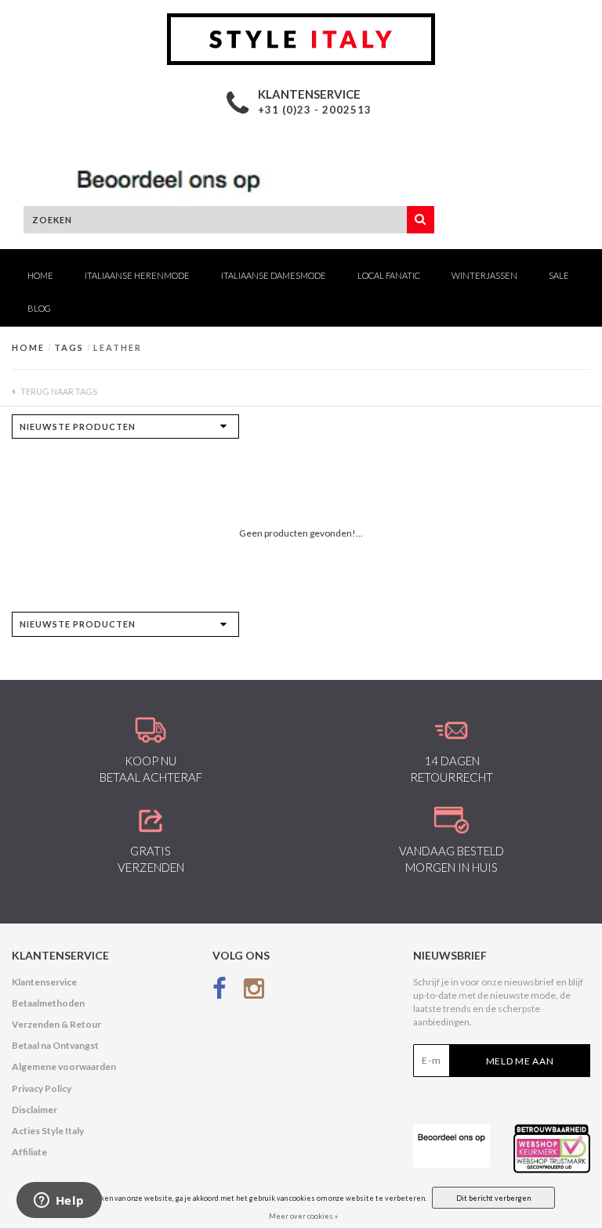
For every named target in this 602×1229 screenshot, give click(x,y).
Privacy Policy (41, 1088)
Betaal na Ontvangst (55, 1045)
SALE (559, 275)
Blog (39, 308)
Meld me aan (520, 1061)
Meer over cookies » (303, 1216)
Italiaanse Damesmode (273, 275)
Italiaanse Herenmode (137, 275)
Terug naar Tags (58, 391)
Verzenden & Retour (56, 1024)
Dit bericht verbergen (493, 1198)
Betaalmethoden (48, 1003)
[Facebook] (219, 992)
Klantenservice (44, 982)
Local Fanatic (388, 275)
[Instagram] (254, 992)
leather (117, 347)
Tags (69, 347)
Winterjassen (484, 275)
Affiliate (29, 1152)
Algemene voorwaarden (64, 1066)
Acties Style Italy (48, 1131)
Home (40, 275)
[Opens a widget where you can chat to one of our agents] (59, 1201)
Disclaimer (34, 1109)
